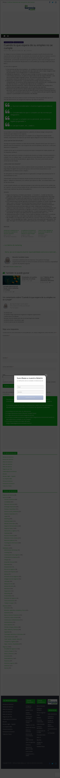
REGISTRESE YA (30, 397)
